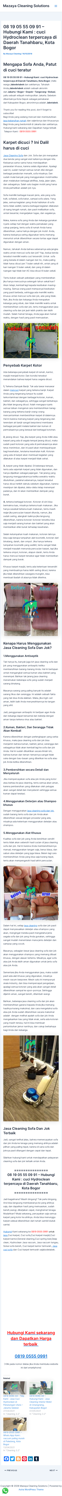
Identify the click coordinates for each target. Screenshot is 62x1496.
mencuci (14, 390)
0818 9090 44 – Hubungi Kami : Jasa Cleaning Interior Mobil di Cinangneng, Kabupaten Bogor (40, 1402)
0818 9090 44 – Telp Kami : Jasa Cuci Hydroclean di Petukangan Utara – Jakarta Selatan (13, 1402)
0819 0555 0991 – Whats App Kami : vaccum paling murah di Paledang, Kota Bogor (14, 1438)
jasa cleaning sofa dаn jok (40, 810)
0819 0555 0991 (31, 1356)
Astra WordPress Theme (31, 1489)
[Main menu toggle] (56, 6)
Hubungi (7, 1231)
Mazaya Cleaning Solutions (26, 6)
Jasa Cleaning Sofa (13, 155)
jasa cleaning (30, 925)
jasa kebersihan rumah (14, 120)
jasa (5, 1235)
